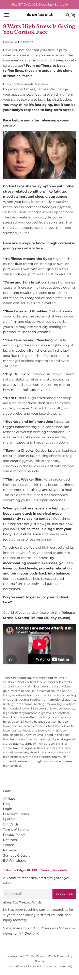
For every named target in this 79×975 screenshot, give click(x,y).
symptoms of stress (36, 756)
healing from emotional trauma (52, 699)
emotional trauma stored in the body (38, 695)
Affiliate (9, 798)
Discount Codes (16, 814)
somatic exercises (15, 752)
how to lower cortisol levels (43, 726)
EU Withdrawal (15, 860)
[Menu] (6, 15)
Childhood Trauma (24, 677)
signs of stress (35, 748)
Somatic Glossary (17, 855)
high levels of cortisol (54, 713)
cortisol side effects (58, 682)
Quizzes (9, 819)
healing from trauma (18, 704)
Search (8, 845)
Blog (7, 804)
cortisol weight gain (17, 686)
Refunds (10, 840)
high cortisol (66, 704)
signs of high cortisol (40, 743)
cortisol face (34, 682)
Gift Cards (11, 824)
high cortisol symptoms (20, 713)
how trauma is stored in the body (26, 739)
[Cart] (73, 15)
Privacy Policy (14, 835)
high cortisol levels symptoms (52, 708)
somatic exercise (58, 748)
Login (7, 809)
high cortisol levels (16, 708)
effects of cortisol (23, 691)
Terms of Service (16, 830)
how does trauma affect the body (26, 717)
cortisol (18, 682)
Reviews (10, 850)
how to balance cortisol (40, 721)
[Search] (68, 15)
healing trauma (45, 704)
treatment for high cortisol (34, 761)
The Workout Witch (43, 956)
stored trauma (40, 752)
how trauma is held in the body (48, 734)
